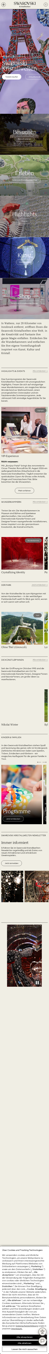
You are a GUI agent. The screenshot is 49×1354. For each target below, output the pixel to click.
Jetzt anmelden (11, 863)
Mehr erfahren (24, 490)
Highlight (40, 410)
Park (42, 615)
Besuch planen (24, 139)
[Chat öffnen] (42, 1341)
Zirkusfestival (34, 77)
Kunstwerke (24, 262)
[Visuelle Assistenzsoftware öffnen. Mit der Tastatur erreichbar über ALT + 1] (42, 1332)
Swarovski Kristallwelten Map (24, 180)
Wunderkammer (38, 540)
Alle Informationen (14, 819)
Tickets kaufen (11, 77)
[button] (4, 408)
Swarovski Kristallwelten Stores (24, 303)
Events (24, 221)
